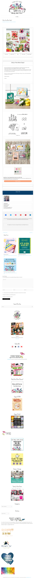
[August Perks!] (17, 422)
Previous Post (5, 232)
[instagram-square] (15, 346)
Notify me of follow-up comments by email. (9, 294)
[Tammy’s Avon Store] (17, 494)
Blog (17, 54)
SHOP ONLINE (17, 181)
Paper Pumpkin (29, 54)
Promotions (6, 54)
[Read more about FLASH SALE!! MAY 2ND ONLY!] (25, 245)
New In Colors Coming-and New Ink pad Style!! (9, 271)
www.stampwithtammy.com (8, 208)
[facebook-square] (18, 346)
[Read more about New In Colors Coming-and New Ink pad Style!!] (10, 264)
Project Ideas (23, 54)
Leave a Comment (13, 21)
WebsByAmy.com (28, 577)
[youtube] (21, 346)
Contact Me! (17, 338)
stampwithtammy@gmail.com (8, 207)
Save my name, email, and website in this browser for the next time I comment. (15, 292)
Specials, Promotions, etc (6, 21)
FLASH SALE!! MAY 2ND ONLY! (22, 254)
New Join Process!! (6, 254)
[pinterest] (12, 346)
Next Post (31, 232)
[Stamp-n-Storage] (17, 477)
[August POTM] (17, 404)
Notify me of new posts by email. (8, 296)
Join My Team (12, 54)
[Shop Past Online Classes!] (17, 387)
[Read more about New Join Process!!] (10, 245)
